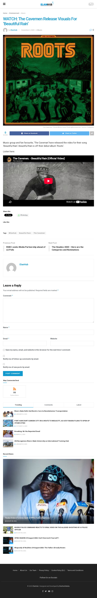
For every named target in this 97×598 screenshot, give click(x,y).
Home (5, 13)
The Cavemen (39, 233)
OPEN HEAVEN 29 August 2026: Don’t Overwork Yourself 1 (36, 538)
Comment (8, 295)
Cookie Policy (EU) (58, 570)
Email (6, 338)
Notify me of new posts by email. (16, 367)
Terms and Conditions (75, 570)
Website (53, 339)
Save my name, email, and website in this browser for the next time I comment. (38, 350)
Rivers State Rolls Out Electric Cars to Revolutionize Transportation (41, 411)
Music (23, 13)
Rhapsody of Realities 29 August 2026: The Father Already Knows (39, 548)
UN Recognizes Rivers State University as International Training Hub (41, 441)
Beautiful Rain (25, 233)
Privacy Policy (44, 570)
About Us (23, 570)
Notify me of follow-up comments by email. (21, 359)
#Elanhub (12, 233)
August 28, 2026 (11, 521)
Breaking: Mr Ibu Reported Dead (27, 431)
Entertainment (14, 13)
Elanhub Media (64, 586)
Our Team (33, 570)
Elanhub (35, 586)
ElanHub (14, 30)
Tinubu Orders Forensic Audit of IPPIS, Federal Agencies (27, 518)
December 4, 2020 (27, 30)
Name (6, 327)
